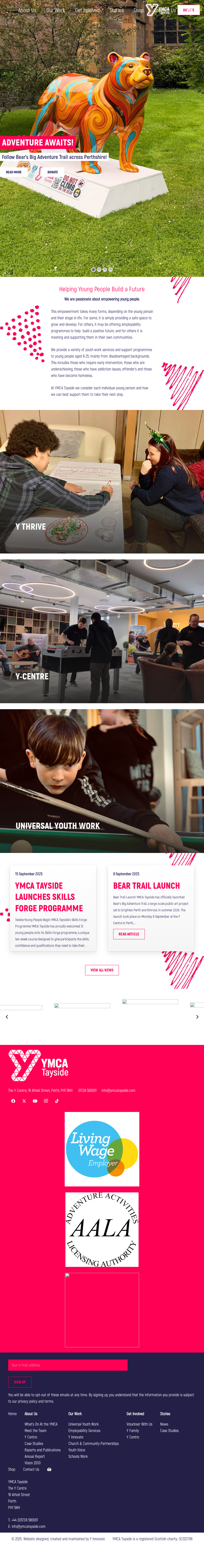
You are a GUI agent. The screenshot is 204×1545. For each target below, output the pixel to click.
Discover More (14, 135)
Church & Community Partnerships (93, 1443)
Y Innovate (75, 1437)
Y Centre (31, 1437)
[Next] (197, 1017)
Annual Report (35, 1456)
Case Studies (34, 1443)
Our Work (75, 1413)
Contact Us (31, 1469)
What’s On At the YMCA (41, 1424)
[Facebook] (13, 1101)
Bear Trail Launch (146, 885)
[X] (24, 1101)
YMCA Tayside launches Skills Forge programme (49, 896)
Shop (11, 1469)
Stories (165, 1413)
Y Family (133, 1430)
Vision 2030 (33, 1462)
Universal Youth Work (83, 1424)
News (164, 1424)
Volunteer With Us (139, 1424)
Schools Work (78, 1456)
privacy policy (27, 1401)
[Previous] (7, 1017)
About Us (31, 1413)
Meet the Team (36, 1430)
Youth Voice (76, 1449)
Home (12, 1413)
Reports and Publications (42, 1449)
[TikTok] (57, 1101)
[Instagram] (46, 1101)
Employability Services (84, 1430)
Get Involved (135, 1413)
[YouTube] (35, 1101)
